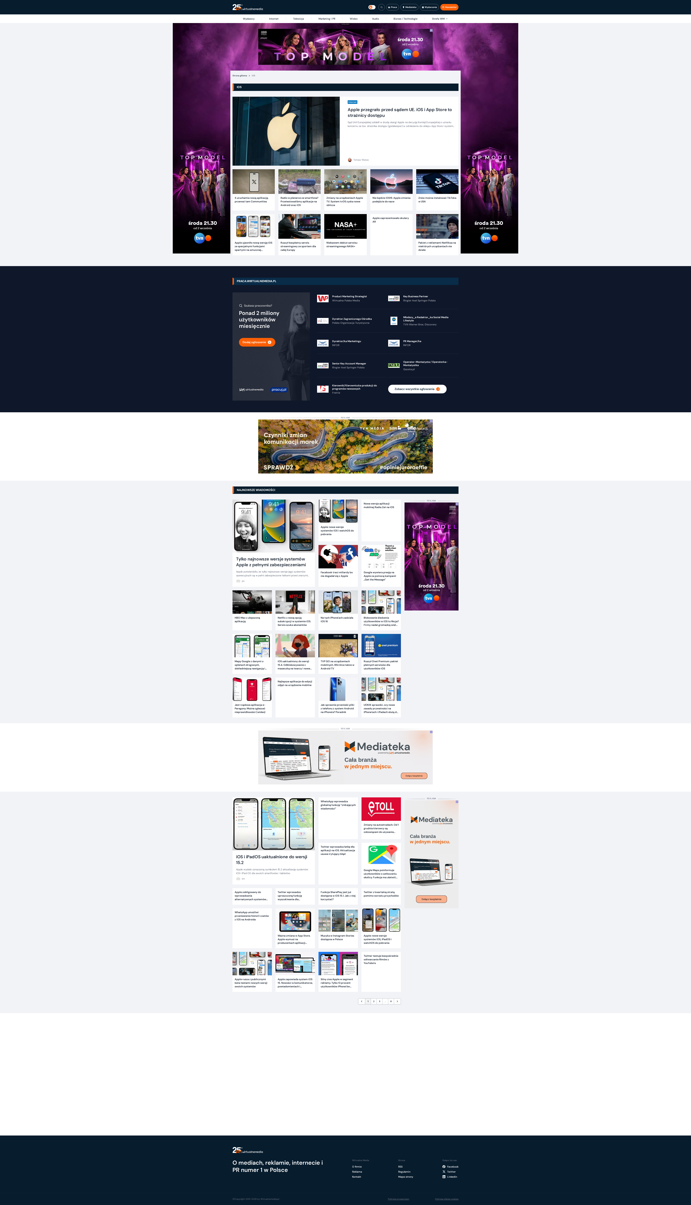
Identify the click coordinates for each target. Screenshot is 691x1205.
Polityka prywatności (398, 1199)
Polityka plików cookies (447, 1199)
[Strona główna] (247, 7)
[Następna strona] (397, 1001)
